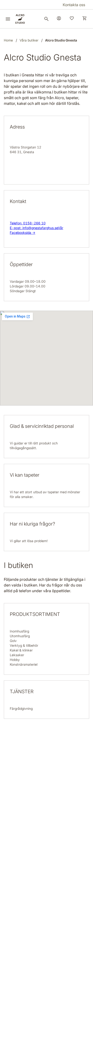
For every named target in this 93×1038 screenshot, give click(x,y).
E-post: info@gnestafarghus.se (34, 228)
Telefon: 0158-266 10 (28, 223)
